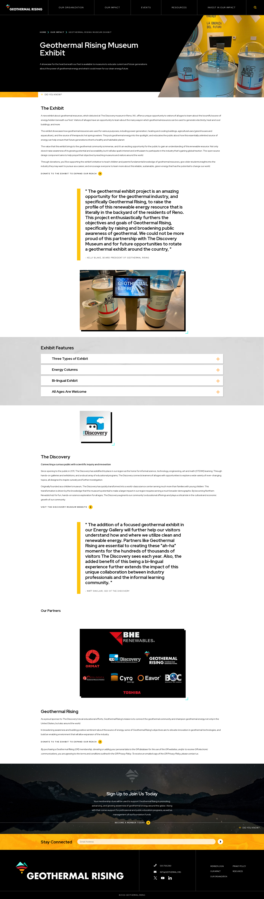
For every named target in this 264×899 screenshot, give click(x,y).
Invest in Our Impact (222, 7)
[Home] (24, 7)
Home (43, 32)
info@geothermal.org (170, 872)
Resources (179, 7)
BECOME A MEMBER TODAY (130, 822)
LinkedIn (170, 878)
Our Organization (71, 7)
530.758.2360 (165, 866)
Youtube (162, 878)
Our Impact (112, 7)
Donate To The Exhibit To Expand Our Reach (69, 173)
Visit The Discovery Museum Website (64, 507)
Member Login (217, 866)
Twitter (155, 878)
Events (146, 7)
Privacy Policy (239, 866)
